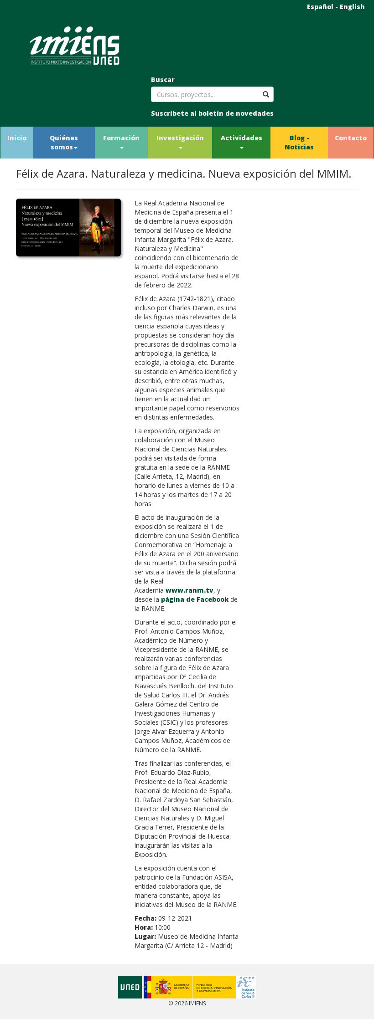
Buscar (163, 79)
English (352, 6)
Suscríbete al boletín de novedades (212, 113)
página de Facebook (195, 599)
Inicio (16, 137)
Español (320, 6)
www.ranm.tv (189, 590)
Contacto (351, 137)
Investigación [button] (180, 137)
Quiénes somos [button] (64, 142)
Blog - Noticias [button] (299, 142)
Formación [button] (121, 137)
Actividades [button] (241, 137)
